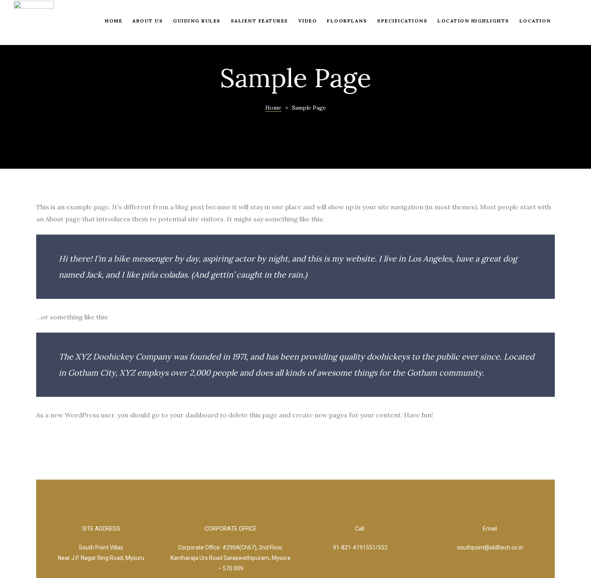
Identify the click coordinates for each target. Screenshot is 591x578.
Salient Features (259, 21)
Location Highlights (473, 21)
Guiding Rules (197, 21)
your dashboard (194, 415)
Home (113, 21)
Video (307, 21)
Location (535, 21)
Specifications (402, 21)
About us (147, 21)
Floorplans (347, 21)
